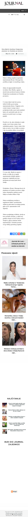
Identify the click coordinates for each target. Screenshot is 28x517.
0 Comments (20, 53)
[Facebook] (13, 234)
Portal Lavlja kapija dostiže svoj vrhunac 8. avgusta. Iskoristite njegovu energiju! (17, 405)
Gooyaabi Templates (17, 515)
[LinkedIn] (21, 234)
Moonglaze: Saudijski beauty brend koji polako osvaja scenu (17, 430)
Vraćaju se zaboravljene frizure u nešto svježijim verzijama (16, 417)
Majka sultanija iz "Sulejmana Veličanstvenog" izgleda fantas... (14, 285)
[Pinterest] (18, 234)
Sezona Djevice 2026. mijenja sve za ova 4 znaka (16, 410)
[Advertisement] (14, 30)
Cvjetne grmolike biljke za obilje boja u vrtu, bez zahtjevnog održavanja (17, 424)
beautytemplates (18, 514)
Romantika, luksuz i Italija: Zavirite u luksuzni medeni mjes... (14, 318)
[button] (23, 11)
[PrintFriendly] (23, 234)
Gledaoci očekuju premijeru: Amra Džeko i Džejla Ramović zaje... (14, 351)
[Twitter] (16, 234)
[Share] (10, 234)
